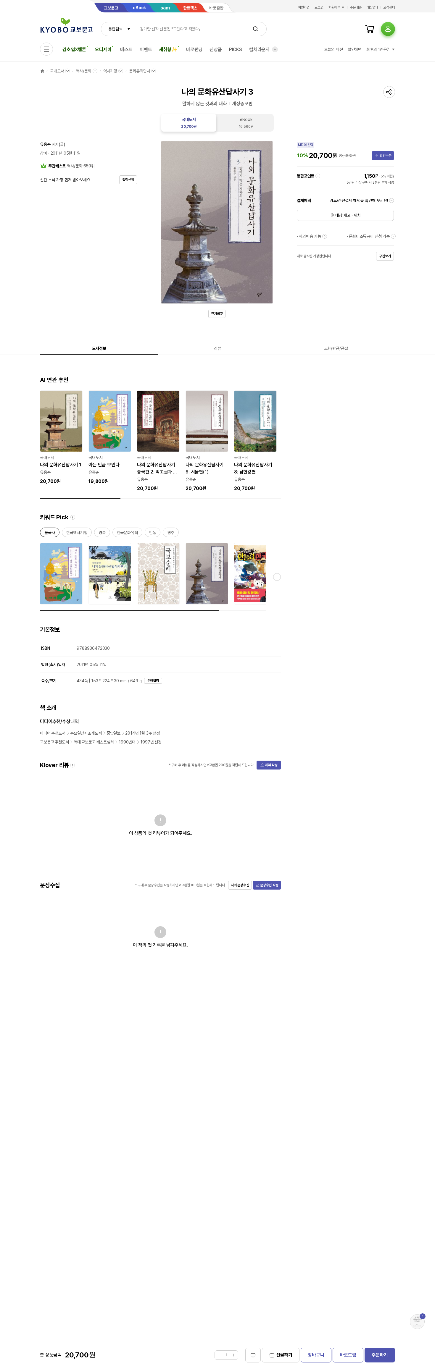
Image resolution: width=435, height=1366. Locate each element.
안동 (152, 533)
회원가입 (304, 7)
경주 (170, 533)
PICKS (235, 49)
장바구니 (316, 1355)
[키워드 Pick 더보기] (277, 577)
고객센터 (389, 7)
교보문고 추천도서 (54, 742)
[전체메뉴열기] (46, 49)
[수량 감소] (219, 1355)
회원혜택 (334, 7)
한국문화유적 (127, 533)
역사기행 (110, 71)
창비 (43, 153)
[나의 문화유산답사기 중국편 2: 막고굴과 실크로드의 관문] (158, 441)
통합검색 (115, 29)
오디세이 (103, 49)
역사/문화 (83, 71)
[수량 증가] (233, 1355)
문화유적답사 (139, 71)
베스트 (126, 49)
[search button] (255, 29)
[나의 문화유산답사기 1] (61, 437)
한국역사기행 (76, 533)
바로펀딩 (194, 49)
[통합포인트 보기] (317, 176)
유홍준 (45, 144)
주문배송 (356, 7)
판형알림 (153, 681)
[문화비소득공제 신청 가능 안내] (393, 236)
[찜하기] (253, 1355)
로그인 (319, 7)
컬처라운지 (259, 49)
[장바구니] (369, 29)
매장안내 (372, 7)
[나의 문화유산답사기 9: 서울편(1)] (207, 441)
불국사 (49, 533)
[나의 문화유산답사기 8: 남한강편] (255, 441)
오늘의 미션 (333, 49)
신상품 (216, 49)
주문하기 (380, 1355)
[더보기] (275, 49)
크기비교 (217, 314)
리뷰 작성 (271, 765)
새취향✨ (168, 49)
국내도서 (57, 71)
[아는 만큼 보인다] (109, 437)
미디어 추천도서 (52, 733)
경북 (102, 533)
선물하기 (284, 1355)
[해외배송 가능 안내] (324, 236)
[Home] (42, 71)
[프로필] (388, 29)
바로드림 (348, 1355)
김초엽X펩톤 (74, 49)
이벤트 (146, 49)
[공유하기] (389, 92)
